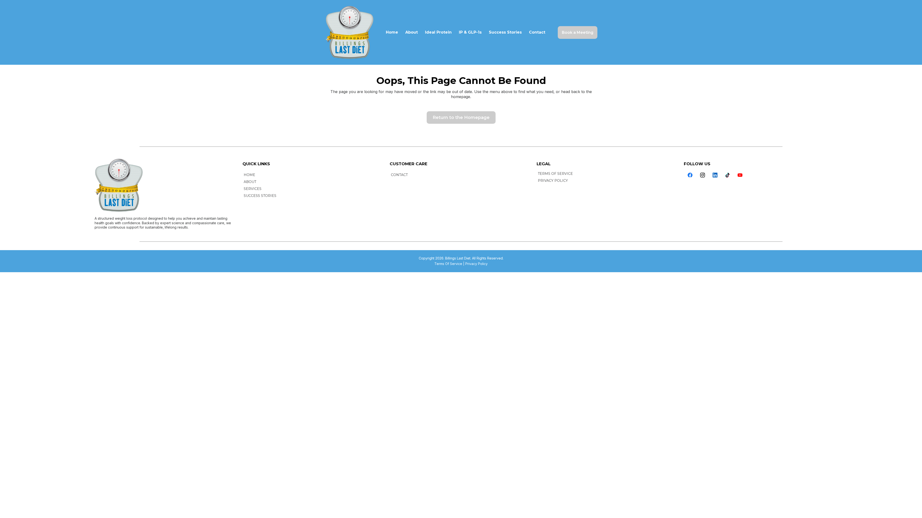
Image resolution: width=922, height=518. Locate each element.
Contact (537, 32)
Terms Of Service (448, 264)
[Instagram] (702, 175)
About (411, 32)
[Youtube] (740, 175)
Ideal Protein (438, 32)
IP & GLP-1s (470, 32)
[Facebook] (690, 175)
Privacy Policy (476, 264)
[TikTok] (727, 175)
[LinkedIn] (715, 175)
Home (392, 32)
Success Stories (505, 32)
